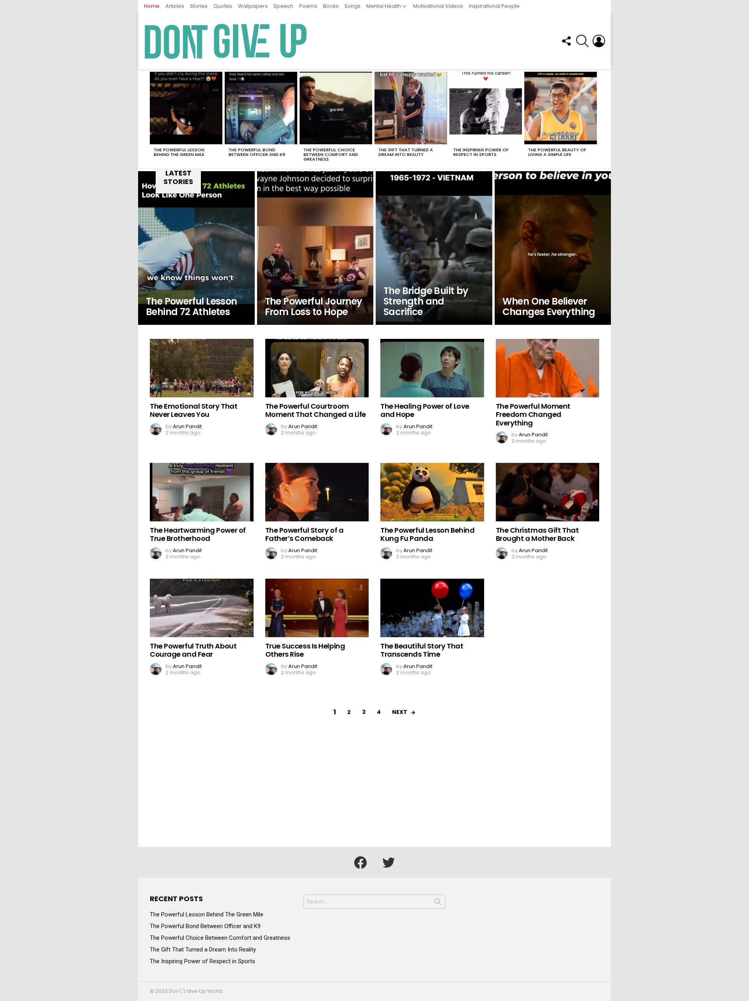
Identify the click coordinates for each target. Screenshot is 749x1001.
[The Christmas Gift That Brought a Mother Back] (548, 492)
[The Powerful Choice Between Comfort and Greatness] (336, 108)
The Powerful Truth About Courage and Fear (193, 650)
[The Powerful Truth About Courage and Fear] (202, 608)
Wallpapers (253, 6)
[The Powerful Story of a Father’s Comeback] (317, 492)
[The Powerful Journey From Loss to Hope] (315, 248)
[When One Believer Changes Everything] (553, 248)
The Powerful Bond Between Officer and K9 (257, 152)
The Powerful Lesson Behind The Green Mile (179, 152)
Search (437, 903)
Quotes (222, 6)
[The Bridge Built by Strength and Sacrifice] (434, 248)
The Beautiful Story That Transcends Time (421, 650)
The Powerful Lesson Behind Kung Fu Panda (427, 534)
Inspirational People (494, 6)
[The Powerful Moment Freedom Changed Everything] (548, 368)
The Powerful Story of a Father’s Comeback (304, 534)
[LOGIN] (599, 41)
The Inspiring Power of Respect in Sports (481, 152)
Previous (154, 118)
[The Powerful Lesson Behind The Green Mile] (186, 108)
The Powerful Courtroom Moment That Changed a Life (315, 410)
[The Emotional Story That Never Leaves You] (202, 368)
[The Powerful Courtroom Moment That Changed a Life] (317, 368)
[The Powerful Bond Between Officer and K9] (261, 108)
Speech (283, 6)
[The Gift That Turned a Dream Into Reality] (410, 108)
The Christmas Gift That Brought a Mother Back (537, 534)
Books (331, 6)
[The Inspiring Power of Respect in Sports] (485, 108)
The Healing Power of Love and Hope (424, 410)
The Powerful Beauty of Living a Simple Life (557, 152)
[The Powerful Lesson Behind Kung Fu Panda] (432, 492)
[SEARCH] (582, 41)
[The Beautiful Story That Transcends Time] (432, 608)
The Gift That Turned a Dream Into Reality (405, 152)
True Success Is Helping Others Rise (305, 650)
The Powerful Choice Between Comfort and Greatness (331, 154)
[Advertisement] (374, 788)
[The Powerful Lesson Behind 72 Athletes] (196, 248)
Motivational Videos (438, 6)
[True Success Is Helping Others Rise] (317, 608)
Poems (308, 6)
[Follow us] (566, 41)
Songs (352, 6)
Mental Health (383, 6)
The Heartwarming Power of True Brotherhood (198, 534)
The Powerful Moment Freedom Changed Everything (533, 414)
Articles (174, 6)
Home (152, 6)
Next (595, 118)
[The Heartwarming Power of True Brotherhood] (202, 492)
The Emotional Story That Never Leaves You (193, 410)
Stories (199, 6)
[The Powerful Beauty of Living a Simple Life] (560, 108)
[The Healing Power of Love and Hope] (432, 368)
